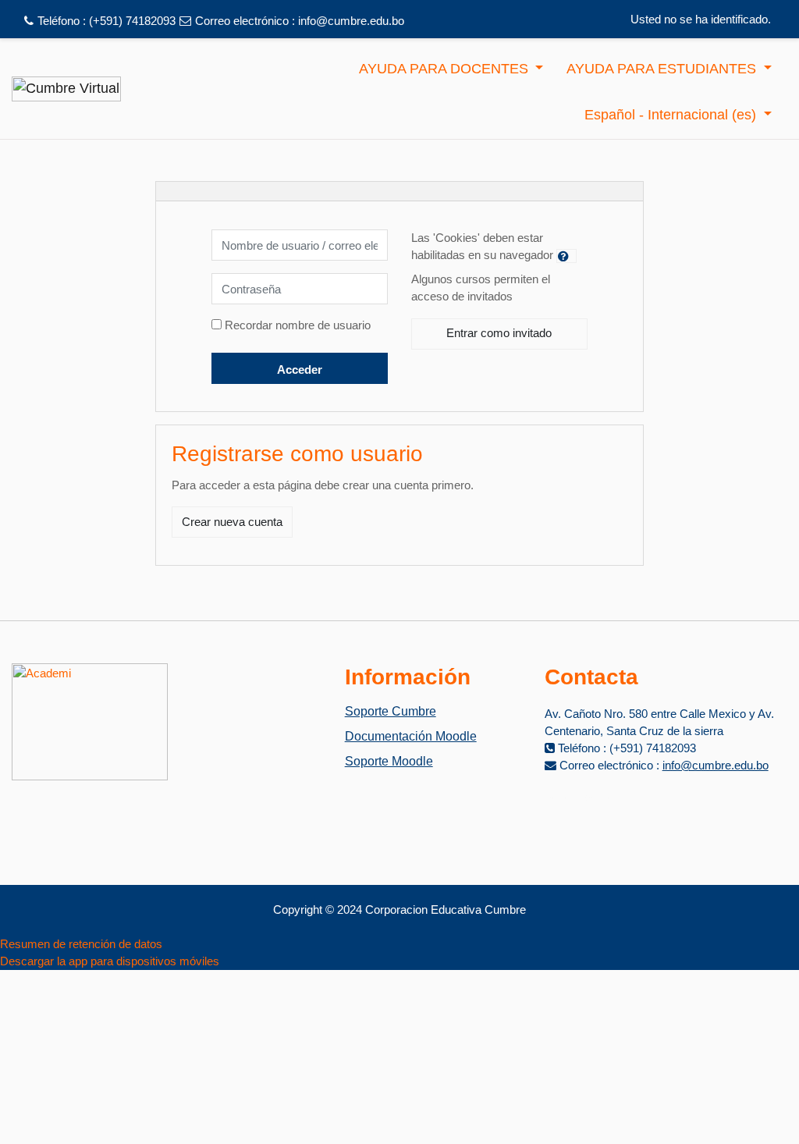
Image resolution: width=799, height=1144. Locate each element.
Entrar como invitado (499, 332)
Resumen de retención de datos (81, 943)
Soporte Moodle (389, 761)
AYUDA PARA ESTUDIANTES (663, 68)
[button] (566, 256)
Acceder (299, 369)
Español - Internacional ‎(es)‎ (672, 115)
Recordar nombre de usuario (298, 325)
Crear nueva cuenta (232, 521)
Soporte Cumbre (390, 711)
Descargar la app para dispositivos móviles (109, 961)
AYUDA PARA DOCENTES (445, 68)
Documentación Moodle (411, 736)
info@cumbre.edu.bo (351, 20)
